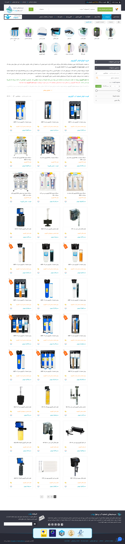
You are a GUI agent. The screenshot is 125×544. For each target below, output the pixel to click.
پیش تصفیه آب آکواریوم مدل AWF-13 (22, 336)
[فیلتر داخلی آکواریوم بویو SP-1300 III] (47, 395)
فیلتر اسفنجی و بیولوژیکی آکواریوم (51, 233)
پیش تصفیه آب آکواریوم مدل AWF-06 (49, 300)
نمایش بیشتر (46, 90)
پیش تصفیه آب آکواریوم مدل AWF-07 (22, 300)
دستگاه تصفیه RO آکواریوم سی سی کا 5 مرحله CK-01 (49, 194)
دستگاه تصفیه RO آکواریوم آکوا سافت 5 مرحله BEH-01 (76, 194)
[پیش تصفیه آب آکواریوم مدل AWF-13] (20, 324)
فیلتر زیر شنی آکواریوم (54, 483)
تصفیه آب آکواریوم (100, 22)
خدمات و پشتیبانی (75, 541)
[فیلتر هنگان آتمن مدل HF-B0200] (47, 431)
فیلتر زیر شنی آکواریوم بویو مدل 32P (50, 478)
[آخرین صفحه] (41, 496)
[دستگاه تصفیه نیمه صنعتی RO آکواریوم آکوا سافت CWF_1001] (20, 181)
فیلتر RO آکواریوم (82, 162)
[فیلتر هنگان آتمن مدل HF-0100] (75, 217)
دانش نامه (60, 17)
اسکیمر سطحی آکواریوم (81, 411)
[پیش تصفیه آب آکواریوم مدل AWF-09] (47, 324)
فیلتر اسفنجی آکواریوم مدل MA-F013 (22, 407)
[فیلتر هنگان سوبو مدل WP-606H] (75, 466)
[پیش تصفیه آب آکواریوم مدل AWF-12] (20, 110)
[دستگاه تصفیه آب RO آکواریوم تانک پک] (47, 146)
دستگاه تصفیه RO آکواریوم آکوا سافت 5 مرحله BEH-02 (22, 159)
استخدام (24, 2)
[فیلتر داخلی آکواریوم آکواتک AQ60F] (20, 217)
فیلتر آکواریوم (88, 22)
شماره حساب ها (84, 541)
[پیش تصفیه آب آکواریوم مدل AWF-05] (75, 288)
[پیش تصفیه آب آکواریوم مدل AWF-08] (75, 324)
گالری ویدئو (69, 17)
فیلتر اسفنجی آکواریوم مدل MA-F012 (49, 229)
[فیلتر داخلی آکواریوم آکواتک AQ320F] (20, 466)
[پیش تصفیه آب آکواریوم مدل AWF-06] (47, 288)
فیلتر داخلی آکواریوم (27, 233)
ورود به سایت (115, 2)
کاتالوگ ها (88, 17)
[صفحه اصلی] (119, 22)
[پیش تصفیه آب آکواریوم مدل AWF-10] (75, 110)
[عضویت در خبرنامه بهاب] (34, 524)
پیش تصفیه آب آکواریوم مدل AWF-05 (77, 300)
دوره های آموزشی (15, 2)
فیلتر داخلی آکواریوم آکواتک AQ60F (23, 229)
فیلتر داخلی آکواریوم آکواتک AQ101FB (22, 443)
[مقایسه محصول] (65, 127)
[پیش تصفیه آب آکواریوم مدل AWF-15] (47, 360)
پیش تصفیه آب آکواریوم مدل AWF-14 (77, 371)
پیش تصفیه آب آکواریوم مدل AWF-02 (22, 265)
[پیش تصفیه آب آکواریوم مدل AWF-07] (20, 288)
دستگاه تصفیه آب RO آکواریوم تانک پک (49, 158)
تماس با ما (7, 2)
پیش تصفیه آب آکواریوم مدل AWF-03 (22, 371)
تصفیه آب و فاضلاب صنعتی (46, 17)
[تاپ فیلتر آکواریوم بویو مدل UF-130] (75, 431)
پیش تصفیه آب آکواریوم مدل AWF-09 (49, 336)
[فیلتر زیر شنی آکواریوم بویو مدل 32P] (47, 466)
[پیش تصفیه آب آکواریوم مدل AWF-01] (75, 253)
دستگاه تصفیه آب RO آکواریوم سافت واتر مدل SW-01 (76, 159)
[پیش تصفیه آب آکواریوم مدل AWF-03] (20, 360)
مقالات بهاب (97, 17)
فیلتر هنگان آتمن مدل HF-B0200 (50, 443)
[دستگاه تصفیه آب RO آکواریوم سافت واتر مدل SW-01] (75, 146)
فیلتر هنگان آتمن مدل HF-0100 (78, 229)
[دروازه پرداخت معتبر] (44, 536)
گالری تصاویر (79, 17)
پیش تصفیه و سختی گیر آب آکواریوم (78, 126)
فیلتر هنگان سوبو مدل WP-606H (78, 478)
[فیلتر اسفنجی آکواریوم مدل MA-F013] (20, 395)
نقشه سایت (66, 541)
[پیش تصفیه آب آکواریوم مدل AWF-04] (47, 253)
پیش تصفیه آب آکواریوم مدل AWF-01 (77, 265)
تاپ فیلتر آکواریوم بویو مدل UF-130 (78, 443)
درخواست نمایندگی (33, 2)
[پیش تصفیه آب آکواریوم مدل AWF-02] (20, 253)
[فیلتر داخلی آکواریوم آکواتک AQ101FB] (20, 431)
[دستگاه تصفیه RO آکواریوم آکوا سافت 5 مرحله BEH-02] (20, 146)
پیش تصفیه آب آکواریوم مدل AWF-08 (77, 336)
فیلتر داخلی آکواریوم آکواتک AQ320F (22, 478)
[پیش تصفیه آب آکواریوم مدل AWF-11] (47, 110)
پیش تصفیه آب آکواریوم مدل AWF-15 (49, 371)
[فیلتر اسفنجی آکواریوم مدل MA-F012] (47, 217)
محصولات (107, 17)
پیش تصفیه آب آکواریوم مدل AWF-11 (49, 122)
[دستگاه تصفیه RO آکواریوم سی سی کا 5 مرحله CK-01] (47, 181)
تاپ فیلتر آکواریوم (82, 447)
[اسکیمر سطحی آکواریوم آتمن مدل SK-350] (75, 395)
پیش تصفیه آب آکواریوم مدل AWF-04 (49, 265)
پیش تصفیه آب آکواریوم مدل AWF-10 (77, 122)
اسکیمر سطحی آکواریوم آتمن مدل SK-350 (76, 407)
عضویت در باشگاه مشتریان (96, 2)
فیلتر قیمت (98, 86)
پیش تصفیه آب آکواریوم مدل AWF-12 (22, 122)
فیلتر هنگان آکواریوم (82, 233)
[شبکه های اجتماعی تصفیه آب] (49, 524)
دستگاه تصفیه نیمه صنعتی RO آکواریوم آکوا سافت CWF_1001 (21, 194)
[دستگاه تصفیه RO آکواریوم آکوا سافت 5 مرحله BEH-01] (75, 181)
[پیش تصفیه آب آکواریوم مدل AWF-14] (75, 360)
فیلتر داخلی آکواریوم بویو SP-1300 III (50, 407)
